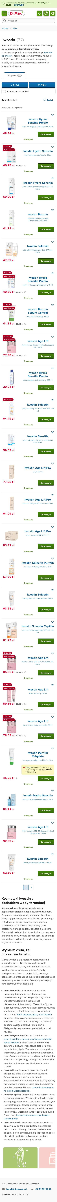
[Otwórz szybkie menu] (4, 13)
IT (27, 1194)
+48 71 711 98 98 (43, 1189)
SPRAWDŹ (19, 5)
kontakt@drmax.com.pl (16, 1189)
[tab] (15, 75)
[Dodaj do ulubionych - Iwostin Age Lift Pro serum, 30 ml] (52, 463)
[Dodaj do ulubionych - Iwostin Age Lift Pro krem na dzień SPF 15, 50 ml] (52, 526)
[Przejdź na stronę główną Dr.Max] (16, 13)
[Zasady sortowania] (17, 100)
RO (24, 1194)
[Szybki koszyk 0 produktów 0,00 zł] (52, 13)
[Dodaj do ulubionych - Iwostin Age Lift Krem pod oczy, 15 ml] (52, 685)
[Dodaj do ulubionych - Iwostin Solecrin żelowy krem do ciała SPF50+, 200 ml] (52, 590)
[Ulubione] (39, 13)
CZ (16, 1194)
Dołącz (29, 767)
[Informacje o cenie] (25, 165)
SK (20, 1194)
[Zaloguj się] (46, 13)
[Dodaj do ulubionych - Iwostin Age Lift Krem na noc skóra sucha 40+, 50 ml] (52, 716)
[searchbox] (28, 20)
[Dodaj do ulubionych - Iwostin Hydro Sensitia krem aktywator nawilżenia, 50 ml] (52, 146)
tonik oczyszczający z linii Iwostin (34, 1014)
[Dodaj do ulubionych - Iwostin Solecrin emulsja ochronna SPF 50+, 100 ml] (52, 854)
